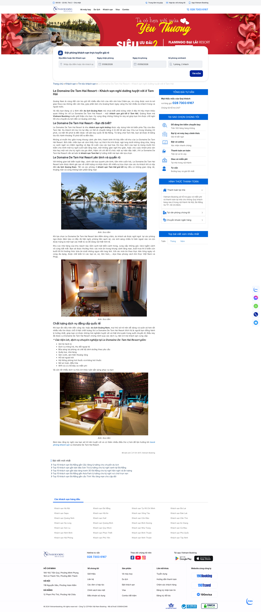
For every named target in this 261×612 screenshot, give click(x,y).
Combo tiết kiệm (129, 595)
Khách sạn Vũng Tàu (141, 513)
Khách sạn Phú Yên (101, 538)
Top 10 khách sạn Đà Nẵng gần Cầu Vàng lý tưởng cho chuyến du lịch (85, 464)
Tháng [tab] (173, 241)
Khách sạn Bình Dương (142, 523)
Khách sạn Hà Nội (62, 508)
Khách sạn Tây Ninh (179, 538)
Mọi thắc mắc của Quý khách (175, 98)
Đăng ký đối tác (164, 595)
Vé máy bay (85, 9)
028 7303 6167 (199, 9)
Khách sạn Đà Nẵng (101, 508)
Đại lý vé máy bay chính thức (185, 133)
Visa (118, 9)
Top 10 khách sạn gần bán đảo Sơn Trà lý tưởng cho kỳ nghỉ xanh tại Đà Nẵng (89, 467)
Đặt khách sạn (128, 584)
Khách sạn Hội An (100, 513)
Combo (125, 9)
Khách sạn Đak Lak (179, 513)
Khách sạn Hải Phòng (63, 538)
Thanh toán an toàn (180, 150)
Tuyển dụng (162, 574)
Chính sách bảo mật (96, 590)
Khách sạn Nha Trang (141, 528)
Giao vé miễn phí (179, 159)
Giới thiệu (91, 574)
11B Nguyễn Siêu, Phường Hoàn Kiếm (60, 585)
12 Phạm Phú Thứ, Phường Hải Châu (60, 594)
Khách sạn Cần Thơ (179, 518)
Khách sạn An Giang (179, 523)
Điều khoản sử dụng (96, 595)
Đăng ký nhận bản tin (166, 590)
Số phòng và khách (177, 58)
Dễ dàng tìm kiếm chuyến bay (186, 124)
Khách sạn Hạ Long (62, 523)
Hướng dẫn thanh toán (167, 579)
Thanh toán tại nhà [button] (176, 190)
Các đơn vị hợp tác (95, 584)
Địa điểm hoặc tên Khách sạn (72, 58)
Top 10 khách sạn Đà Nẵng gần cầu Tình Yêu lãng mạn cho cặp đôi (84, 476)
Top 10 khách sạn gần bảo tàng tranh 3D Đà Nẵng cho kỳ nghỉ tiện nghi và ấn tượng (92, 470)
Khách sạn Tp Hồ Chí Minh (143, 508)
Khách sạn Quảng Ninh (64, 518)
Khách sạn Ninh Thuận (142, 538)
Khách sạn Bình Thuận (142, 533)
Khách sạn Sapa (61, 513)
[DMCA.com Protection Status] (209, 606)
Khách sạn (108, 9)
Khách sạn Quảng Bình (103, 523)
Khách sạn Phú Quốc (180, 533)
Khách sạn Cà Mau (179, 528)
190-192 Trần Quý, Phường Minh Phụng (61, 572)
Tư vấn (174, 167)
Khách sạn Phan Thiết (102, 533)
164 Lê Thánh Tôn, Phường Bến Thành (60, 576)
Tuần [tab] (163, 241)
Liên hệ (90, 579)
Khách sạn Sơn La (62, 528)
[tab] (183, 190)
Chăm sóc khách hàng (166, 584)
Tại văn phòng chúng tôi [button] (178, 212)
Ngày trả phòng (140, 58)
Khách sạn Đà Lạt (178, 508)
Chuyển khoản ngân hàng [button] (179, 220)
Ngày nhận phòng (105, 58)
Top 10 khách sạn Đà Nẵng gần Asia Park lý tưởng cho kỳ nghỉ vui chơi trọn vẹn (90, 473)
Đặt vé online (177, 142)
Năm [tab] (183, 241)
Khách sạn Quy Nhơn (102, 528)
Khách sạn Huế (99, 518)
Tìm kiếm (196, 73)
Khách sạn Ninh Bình (63, 533)
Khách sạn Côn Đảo (140, 518)
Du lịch (97, 9)
